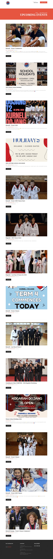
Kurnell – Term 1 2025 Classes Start (15, 201)
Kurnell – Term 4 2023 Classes (14, 493)
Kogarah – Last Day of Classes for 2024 (16, 275)
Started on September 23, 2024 (11, 348)
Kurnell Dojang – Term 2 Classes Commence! (18, 531)
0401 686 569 (36, 2)
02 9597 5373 (9, 547)
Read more (8, 206)
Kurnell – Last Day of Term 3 (13, 347)
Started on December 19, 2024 (11, 276)
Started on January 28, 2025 (11, 239)
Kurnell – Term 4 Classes (12, 311)
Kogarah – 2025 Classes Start (13, 238)
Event (6, 202)
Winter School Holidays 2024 (14, 419)
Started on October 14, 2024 (11, 312)
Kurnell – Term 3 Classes (12, 457)
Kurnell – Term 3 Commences (14, 48)
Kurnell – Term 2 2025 (12, 125)
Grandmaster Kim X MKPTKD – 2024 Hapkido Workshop (21, 383)
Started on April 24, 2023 (11, 532)
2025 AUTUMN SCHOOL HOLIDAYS (15, 163)
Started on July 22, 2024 (10, 458)
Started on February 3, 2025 (11, 202)
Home (37, 12)
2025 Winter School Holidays (14, 87)
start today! (43, 2)
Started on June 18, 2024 (10, 384)
